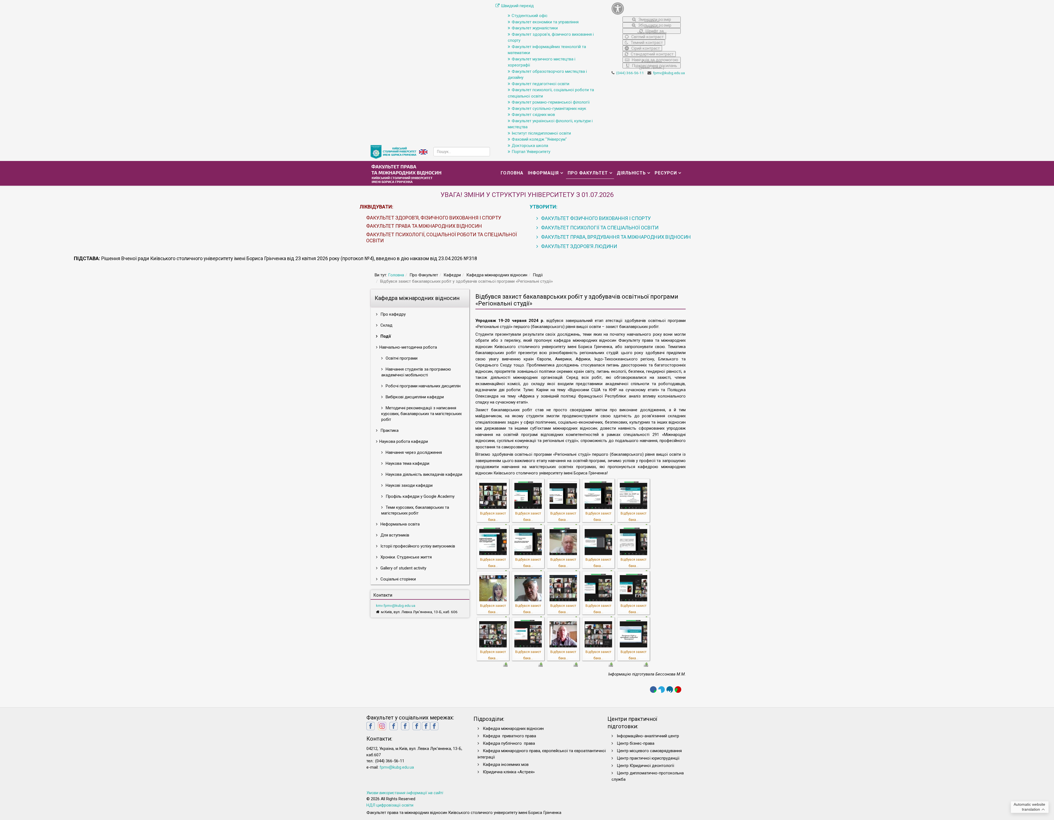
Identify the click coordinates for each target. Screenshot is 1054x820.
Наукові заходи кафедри (409, 485)
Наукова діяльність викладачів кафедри (423, 474)
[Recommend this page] (678, 689)
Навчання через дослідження (413, 452)
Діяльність (631, 173)
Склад (386, 325)
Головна (512, 173)
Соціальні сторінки (397, 579)
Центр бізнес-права (635, 743)
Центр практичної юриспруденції (648, 758)
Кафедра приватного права (509, 735)
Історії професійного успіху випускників (417, 546)
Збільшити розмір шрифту (654, 25)
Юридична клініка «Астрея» (509, 771)
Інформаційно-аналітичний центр (648, 735)
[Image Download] (505, 664)
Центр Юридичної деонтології (645, 765)
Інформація (543, 173)
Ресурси (666, 173)
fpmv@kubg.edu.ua (669, 73)
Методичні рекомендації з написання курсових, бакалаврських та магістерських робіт (421, 413)
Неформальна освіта (399, 524)
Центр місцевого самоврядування (649, 750)
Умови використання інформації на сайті (404, 792)
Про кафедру (392, 314)
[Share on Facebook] (653, 689)
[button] (646, 8)
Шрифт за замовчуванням (651, 31)
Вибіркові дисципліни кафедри (414, 396)
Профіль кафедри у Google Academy (420, 496)
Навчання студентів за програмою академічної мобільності (416, 372)
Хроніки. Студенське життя (405, 557)
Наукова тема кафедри (407, 463)
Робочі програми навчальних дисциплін (423, 385)
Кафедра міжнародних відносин (514, 728)
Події (385, 336)
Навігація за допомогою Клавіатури (654, 60)
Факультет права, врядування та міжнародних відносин (615, 237)
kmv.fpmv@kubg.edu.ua (395, 605)
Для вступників (394, 535)
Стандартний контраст (652, 54)
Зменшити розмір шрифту (654, 19)
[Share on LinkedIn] (669, 689)
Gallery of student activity (402, 568)
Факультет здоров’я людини (578, 246)
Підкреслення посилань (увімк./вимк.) (654, 65)
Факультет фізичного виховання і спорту (595, 218)
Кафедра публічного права (509, 743)
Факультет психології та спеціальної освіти (599, 227)
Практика (389, 430)
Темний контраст (646, 42)
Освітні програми (401, 358)
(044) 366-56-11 (630, 73)
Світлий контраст (647, 36)
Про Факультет (588, 173)
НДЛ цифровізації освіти (389, 805)
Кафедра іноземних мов (506, 764)
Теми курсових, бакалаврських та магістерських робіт (415, 510)
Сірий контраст (645, 48)
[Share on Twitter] (661, 689)
